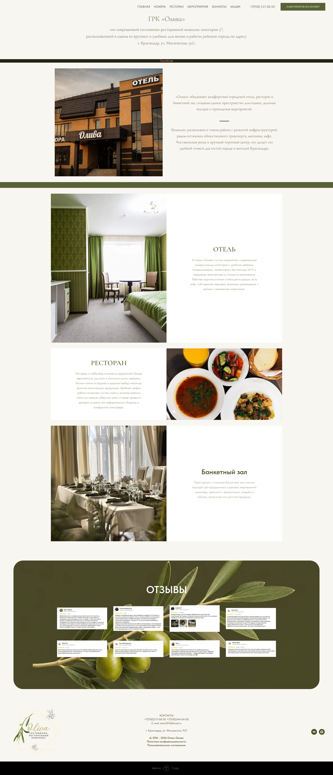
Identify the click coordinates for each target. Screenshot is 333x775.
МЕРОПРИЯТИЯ (198, 6)
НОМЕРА (160, 6)
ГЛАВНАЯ (143, 6)
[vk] (314, 733)
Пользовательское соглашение (166, 745)
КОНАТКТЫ (219, 6)
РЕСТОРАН (177, 6)
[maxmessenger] (322, 733)
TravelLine (166, 60)
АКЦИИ (235, 6)
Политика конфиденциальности (166, 741)
